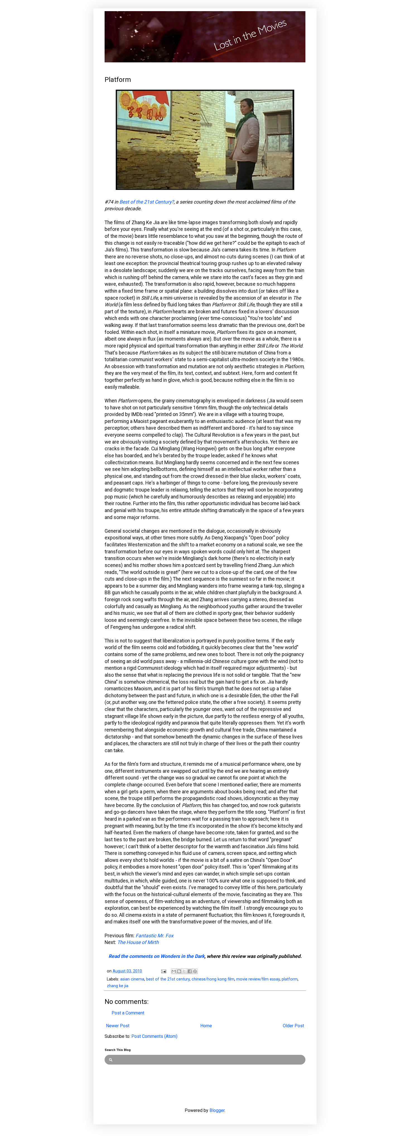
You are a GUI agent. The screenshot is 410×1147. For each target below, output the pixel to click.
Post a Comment (128, 1013)
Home (206, 1025)
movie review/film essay (258, 979)
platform (290, 979)
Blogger (217, 1110)
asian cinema (132, 979)
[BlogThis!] (179, 971)
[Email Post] (163, 971)
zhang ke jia (117, 986)
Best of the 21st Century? (146, 202)
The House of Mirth (138, 942)
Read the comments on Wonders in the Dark (156, 956)
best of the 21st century (168, 979)
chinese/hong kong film (213, 979)
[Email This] (174, 971)
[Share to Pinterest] (195, 971)
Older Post (293, 1025)
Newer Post (117, 1025)
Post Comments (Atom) (154, 1036)
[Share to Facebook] (189, 971)
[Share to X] (184, 971)
